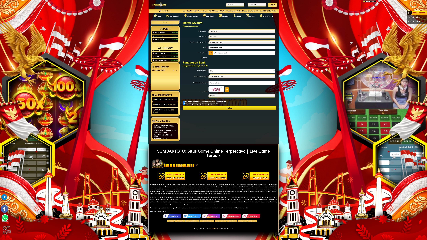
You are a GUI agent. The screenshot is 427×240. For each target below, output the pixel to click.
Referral (204, 57)
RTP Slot (252, 16)
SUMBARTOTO (173, 216)
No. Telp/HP (202, 53)
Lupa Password (267, 16)
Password (203, 36)
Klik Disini (171, 99)
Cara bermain (174, 16)
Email (204, 47)
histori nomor (206, 221)
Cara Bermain (192, 221)
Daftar (230, 108)
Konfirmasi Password (198, 42)
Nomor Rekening (200, 83)
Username (202, 31)
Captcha (203, 92)
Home (159, 16)
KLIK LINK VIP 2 (414, 21)
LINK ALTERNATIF (175, 176)
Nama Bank (202, 70)
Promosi (238, 16)
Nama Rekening (200, 76)
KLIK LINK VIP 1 (414, 17)
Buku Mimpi (210, 16)
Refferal (225, 16)
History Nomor (192, 16)
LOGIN (273, 5)
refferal (242, 221)
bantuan (232, 221)
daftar (252, 221)
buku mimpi (221, 221)
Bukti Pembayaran (232, 216)
